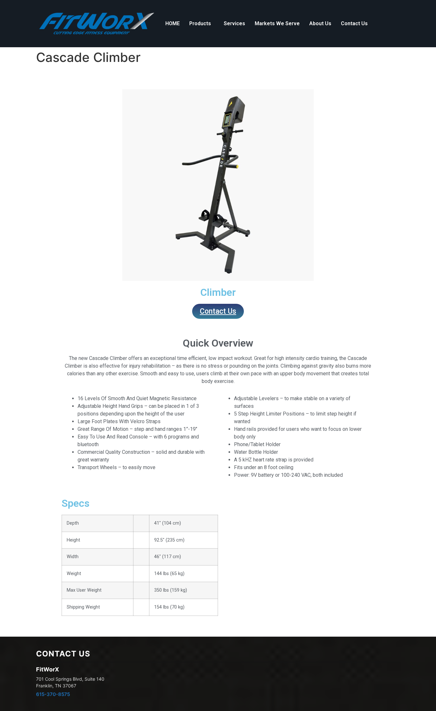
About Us (320, 23)
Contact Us (354, 23)
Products (200, 23)
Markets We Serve (277, 23)
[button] (201, 23)
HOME (172, 23)
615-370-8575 (53, 694)
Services (234, 23)
